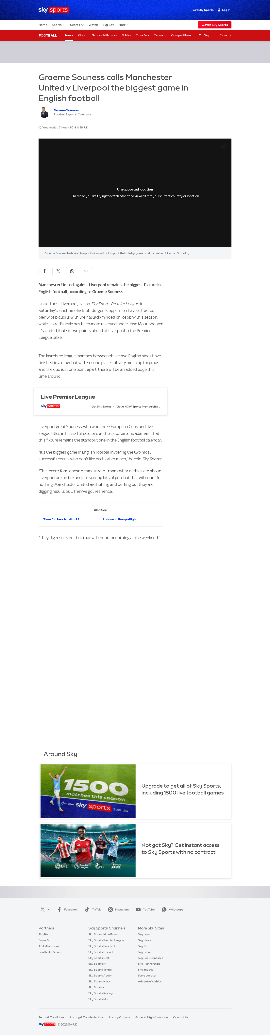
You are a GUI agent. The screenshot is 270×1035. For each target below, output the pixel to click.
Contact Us (180, 1017)
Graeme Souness (66, 110)
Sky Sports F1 (97, 963)
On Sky (204, 35)
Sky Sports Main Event (103, 934)
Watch (93, 24)
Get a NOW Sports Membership (137, 406)
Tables (126, 35)
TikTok (96, 909)
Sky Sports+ (96, 987)
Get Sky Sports (203, 9)
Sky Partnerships (149, 963)
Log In (226, 9)
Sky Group (145, 952)
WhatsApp (176, 909)
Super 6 (44, 940)
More (122, 24)
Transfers (142, 35)
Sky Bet (108, 24)
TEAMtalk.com (49, 946)
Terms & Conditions (51, 1017)
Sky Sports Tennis (100, 969)
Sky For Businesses (150, 958)
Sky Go (142, 946)
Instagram (122, 909)
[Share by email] (86, 271)
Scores (75, 24)
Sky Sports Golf (98, 958)
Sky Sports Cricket (100, 952)
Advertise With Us (150, 981)
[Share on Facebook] (44, 271)
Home (43, 24)
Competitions (181, 35)
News (69, 35)
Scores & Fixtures (104, 35)
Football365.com (50, 952)
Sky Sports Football (101, 946)
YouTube (149, 909)
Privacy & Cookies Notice (86, 1017)
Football (48, 35)
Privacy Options (119, 1017)
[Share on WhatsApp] (72, 271)
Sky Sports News (99, 981)
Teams (159, 35)
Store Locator (147, 975)
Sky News (144, 940)
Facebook (70, 909)
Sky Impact (145, 969)
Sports (57, 24)
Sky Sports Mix (98, 999)
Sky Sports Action (100, 975)
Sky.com (144, 934)
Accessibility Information (151, 1017)
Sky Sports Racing (100, 993)
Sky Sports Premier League (106, 940)
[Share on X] (58, 271)
